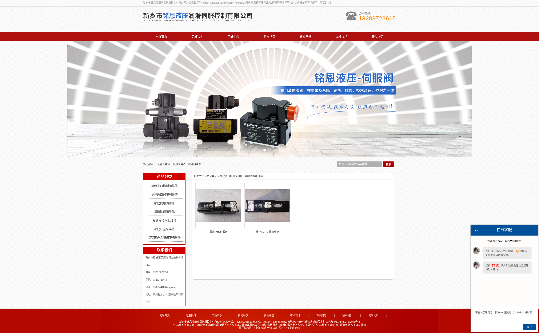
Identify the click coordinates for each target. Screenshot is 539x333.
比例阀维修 (194, 164)
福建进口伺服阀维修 (164, 194)
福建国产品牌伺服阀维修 (164, 237)
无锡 (263, 327)
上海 (257, 327)
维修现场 (341, 36)
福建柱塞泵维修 (164, 229)
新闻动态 (269, 36)
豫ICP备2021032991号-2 (347, 321)
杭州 (275, 327)
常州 (269, 327)
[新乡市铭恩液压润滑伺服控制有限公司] (198, 23)
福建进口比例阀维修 (164, 186)
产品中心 (233, 36)
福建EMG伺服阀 (254, 176)
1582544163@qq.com (164, 287)
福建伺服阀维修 (164, 203)
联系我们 (347, 315)
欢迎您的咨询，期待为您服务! (504, 241)
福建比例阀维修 (164, 211)
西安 (297, 327)
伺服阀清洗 (179, 164)
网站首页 (161, 36)
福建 (280, 327)
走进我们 (197, 36)
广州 (286, 327)
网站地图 (373, 315)
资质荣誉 (305, 36)
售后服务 (378, 36)
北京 (292, 327)
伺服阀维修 (164, 164)
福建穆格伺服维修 (164, 220)
